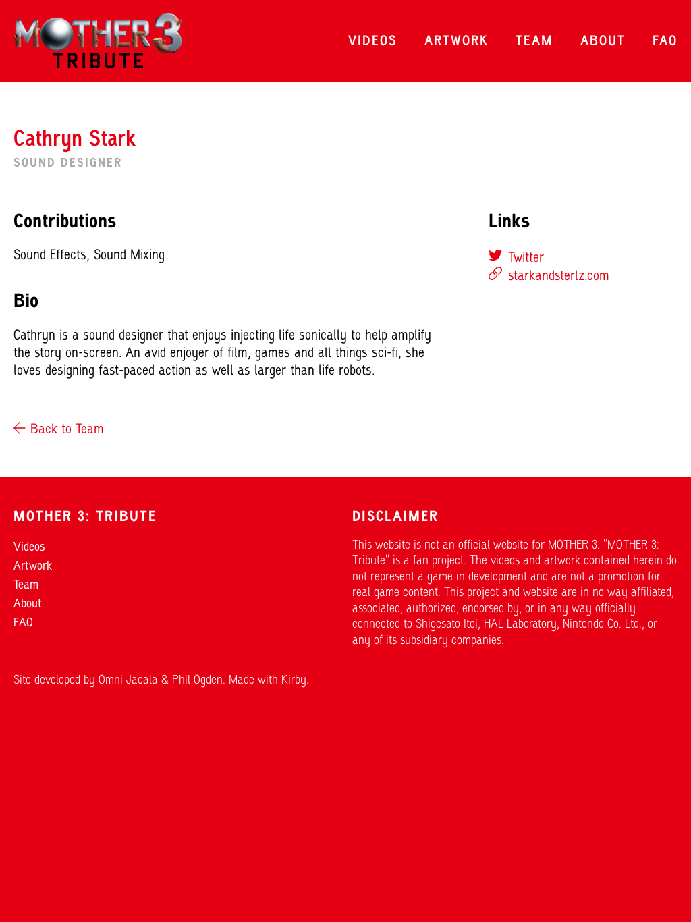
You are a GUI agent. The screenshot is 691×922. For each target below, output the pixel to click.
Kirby (293, 681)
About (603, 42)
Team (534, 42)
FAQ (665, 42)
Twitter (524, 258)
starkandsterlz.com (558, 276)
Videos (372, 42)
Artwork (456, 42)
